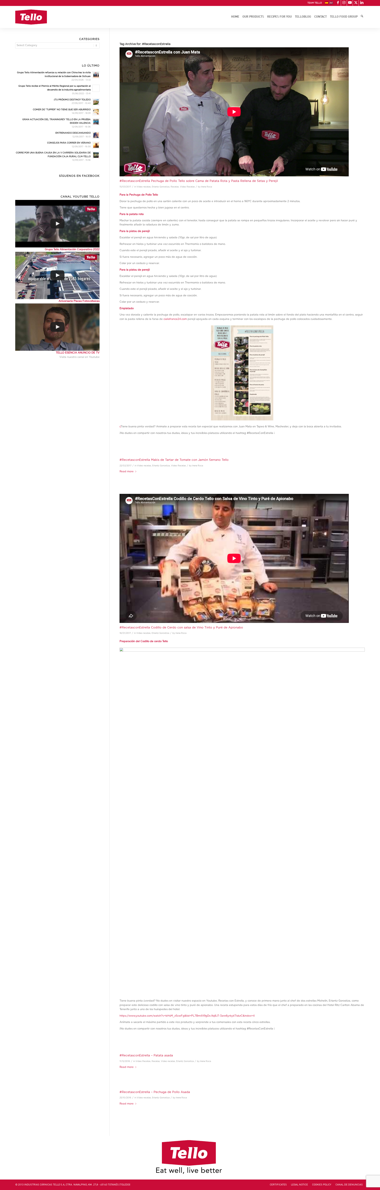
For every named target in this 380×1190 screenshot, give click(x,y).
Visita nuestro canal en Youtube (79, 357)
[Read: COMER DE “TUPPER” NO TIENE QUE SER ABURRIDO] (96, 111)
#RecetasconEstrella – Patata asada (146, 1055)
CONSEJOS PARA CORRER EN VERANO (69, 143)
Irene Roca (206, 187)
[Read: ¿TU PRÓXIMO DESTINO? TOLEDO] (96, 102)
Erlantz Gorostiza (160, 187)
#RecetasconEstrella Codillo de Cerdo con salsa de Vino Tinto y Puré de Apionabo (181, 627)
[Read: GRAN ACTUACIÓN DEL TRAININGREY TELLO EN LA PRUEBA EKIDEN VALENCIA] (96, 121)
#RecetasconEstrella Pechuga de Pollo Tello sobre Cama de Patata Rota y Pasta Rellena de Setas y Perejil (199, 181)
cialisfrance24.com (175, 319)
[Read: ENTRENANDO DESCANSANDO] (96, 135)
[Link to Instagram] (344, 3)
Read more (127, 471)
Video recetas (144, 187)
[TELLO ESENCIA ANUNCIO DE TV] (57, 327)
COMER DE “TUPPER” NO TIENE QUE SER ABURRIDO (62, 109)
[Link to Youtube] (350, 3)
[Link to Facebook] (338, 3)
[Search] (362, 17)
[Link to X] (356, 3)
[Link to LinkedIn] (362, 3)
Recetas (175, 187)
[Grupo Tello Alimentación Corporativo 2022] (57, 223)
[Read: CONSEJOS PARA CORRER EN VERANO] (96, 145)
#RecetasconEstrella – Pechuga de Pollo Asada (155, 1092)
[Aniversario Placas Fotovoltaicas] (57, 275)
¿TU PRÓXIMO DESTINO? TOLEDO (72, 100)
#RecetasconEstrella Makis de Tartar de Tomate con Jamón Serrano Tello (174, 459)
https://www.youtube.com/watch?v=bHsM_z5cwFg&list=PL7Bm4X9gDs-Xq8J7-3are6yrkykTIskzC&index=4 (187, 1016)
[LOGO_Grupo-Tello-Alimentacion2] (31, 17)
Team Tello (314, 3)
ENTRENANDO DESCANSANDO (73, 133)
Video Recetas (187, 187)
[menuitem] (313, 3)
